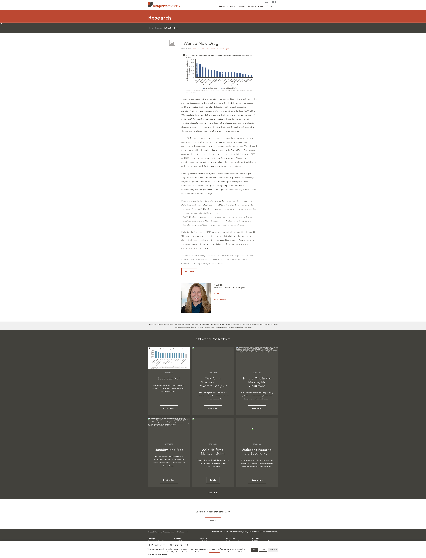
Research (252, 6)
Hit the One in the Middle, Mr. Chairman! (257, 382)
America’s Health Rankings (194, 255)
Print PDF (189, 271)
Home (151, 28)
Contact (270, 6)
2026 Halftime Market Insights (213, 451)
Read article (169, 409)
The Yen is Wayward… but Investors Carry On (213, 382)
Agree (254, 549)
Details (213, 480)
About (260, 6)
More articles (213, 493)
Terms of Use (217, 532)
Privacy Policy (214, 552)
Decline (263, 549)
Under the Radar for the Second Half (257, 451)
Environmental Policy (269, 532)
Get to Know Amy (220, 299)
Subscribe (213, 521)
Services (241, 6)
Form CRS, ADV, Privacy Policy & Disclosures (241, 532)
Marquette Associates (164, 5)
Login (267, 2)
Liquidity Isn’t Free (168, 450)
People (222, 6)
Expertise (231, 6)
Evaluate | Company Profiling (195, 263)
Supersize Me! (169, 378)
